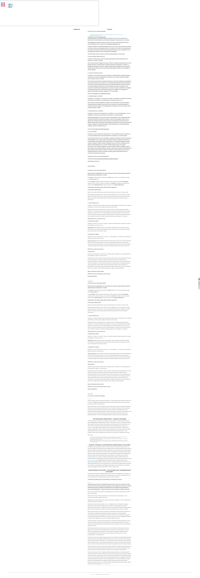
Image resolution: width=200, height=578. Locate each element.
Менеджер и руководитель (106, 563)
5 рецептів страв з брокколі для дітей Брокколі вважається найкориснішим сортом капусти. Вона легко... (106, 34)
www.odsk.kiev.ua (98, 574)
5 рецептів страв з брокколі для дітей (96, 35)
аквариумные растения (92, 460)
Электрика (10, 6)
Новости (10, 7)
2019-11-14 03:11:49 (89, 482)
